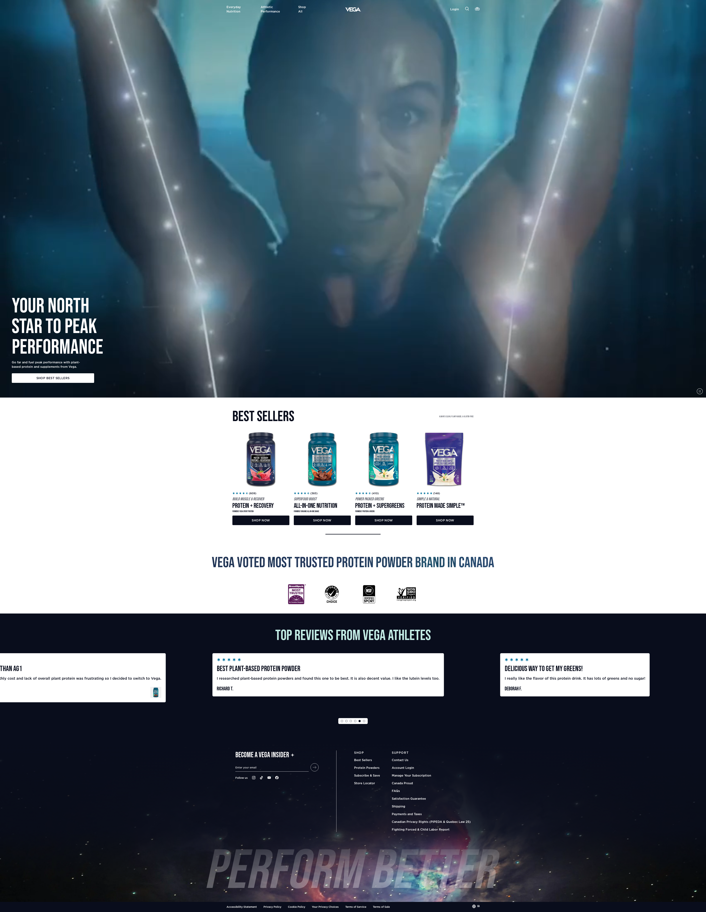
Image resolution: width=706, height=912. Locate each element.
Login (454, 9)
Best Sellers (363, 760)
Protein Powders (366, 767)
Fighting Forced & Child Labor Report (421, 829)
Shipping (398, 806)
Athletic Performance (270, 9)
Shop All (302, 9)
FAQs (396, 791)
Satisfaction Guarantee (409, 798)
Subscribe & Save (367, 775)
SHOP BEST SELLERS (53, 378)
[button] (342, 721)
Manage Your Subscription (411, 775)
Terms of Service (355, 906)
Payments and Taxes (407, 814)
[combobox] (475, 906)
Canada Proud (402, 783)
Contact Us (400, 760)
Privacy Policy (272, 906)
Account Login (403, 767)
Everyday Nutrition (234, 9)
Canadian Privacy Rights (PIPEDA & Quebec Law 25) (431, 821)
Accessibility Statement (242, 906)
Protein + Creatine (514, 701)
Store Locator (364, 783)
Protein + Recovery (226, 695)
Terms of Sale (381, 906)
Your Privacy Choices (325, 906)
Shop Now (261, 520)
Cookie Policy (296, 906)
